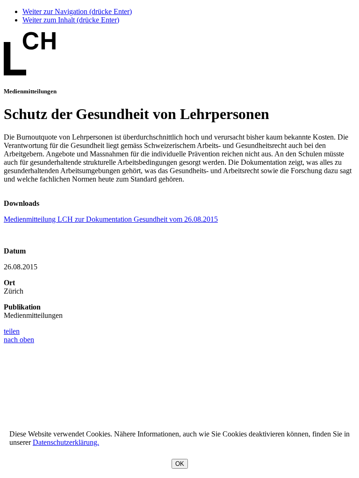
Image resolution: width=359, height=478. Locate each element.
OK (179, 463)
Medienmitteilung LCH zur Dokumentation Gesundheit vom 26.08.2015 (111, 219)
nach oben (19, 340)
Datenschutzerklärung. (66, 442)
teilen (12, 331)
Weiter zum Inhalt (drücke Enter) (70, 20)
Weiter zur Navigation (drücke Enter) (77, 11)
